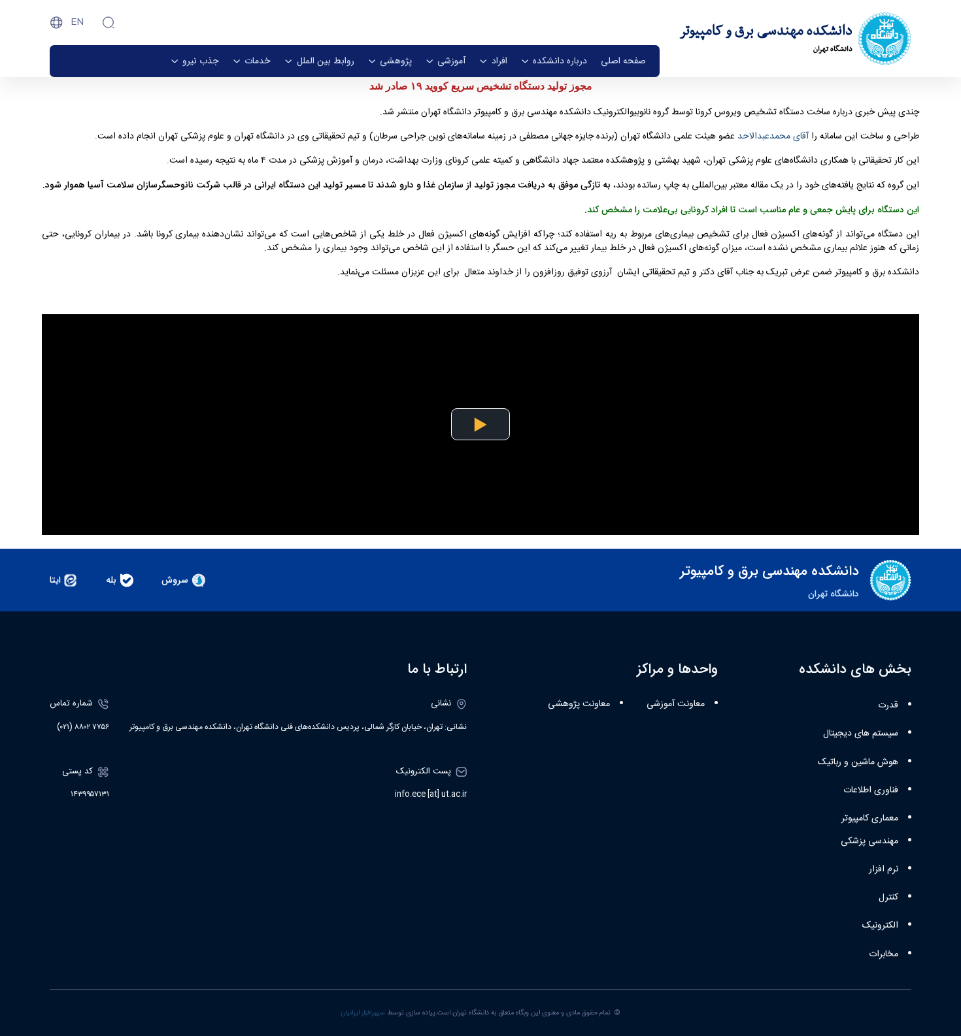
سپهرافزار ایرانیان (363, 1012)
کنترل (888, 897)
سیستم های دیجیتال (860, 733)
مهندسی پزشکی (869, 841)
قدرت (888, 705)
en (77, 22)
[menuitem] (623, 61)
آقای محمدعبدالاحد (773, 136)
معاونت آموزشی (676, 704)
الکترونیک (880, 925)
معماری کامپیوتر (869, 818)
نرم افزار (883, 869)
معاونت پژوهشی (579, 704)
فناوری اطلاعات (870, 790)
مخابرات (883, 954)
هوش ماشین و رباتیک (858, 762)
